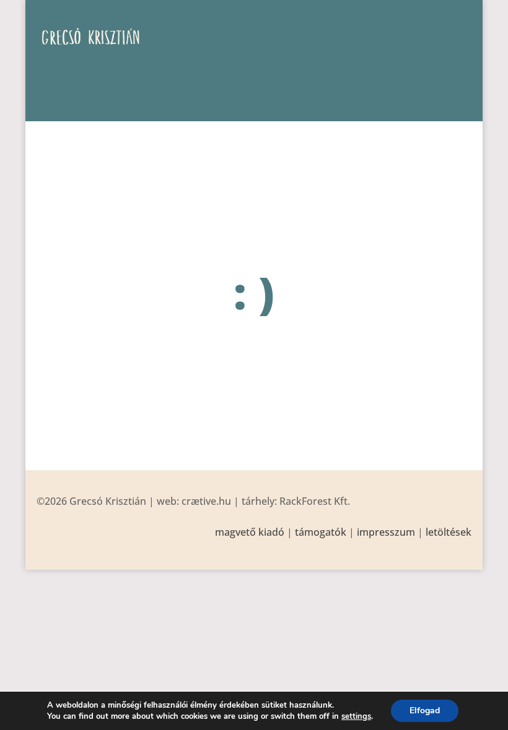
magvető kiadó (249, 532)
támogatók (320, 532)
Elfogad (424, 710)
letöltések (448, 532)
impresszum (386, 532)
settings (356, 716)
